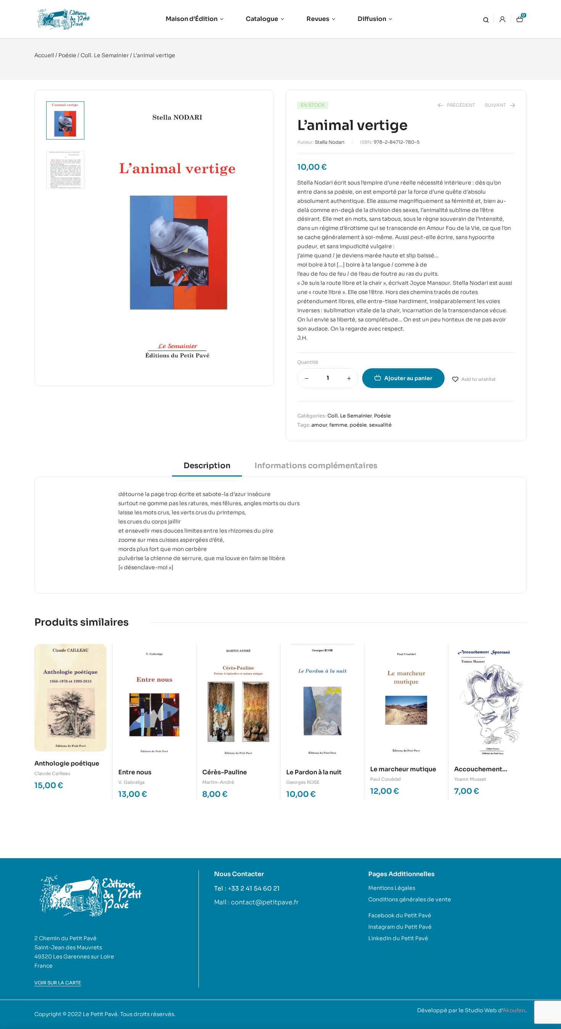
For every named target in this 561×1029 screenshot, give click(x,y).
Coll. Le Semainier (105, 55)
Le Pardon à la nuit (314, 772)
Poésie (67, 55)
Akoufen (514, 1010)
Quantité (307, 362)
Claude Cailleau (52, 773)
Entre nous (135, 772)
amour (319, 425)
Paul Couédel (385, 779)
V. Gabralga (131, 782)
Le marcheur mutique (403, 769)
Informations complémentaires (316, 465)
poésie (358, 425)
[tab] (207, 468)
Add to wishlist (478, 379)
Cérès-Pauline (224, 772)
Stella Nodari (330, 142)
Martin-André (218, 782)
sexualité (380, 425)
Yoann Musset (470, 779)
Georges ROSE (302, 782)
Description (207, 465)
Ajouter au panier (408, 378)
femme (338, 425)
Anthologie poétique (66, 763)
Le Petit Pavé (100, 1014)
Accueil (44, 55)
